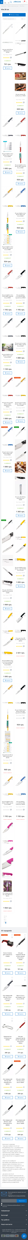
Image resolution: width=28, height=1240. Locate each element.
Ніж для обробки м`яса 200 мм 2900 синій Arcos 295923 (20, 803)
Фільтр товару (14, 15)
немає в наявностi (20, 656)
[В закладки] (12, 25)
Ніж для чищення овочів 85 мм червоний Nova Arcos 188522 (20, 1040)
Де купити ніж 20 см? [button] (8, 1174)
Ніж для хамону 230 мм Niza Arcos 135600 (20, 95)
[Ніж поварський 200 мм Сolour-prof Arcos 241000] (7, 986)
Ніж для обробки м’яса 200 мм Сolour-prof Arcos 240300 (7, 155)
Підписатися (22, 1200)
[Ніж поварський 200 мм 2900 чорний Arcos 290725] (7, 1070)
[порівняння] (12, 27)
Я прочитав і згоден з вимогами (13, 1205)
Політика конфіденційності (14, 1205)
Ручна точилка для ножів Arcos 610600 (7, 954)
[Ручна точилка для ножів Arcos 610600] (7, 944)
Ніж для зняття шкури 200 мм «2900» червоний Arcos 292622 (7, 404)
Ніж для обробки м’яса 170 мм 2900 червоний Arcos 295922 (7, 296)
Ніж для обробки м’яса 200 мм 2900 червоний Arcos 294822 (20, 166)
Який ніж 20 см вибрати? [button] (9, 1161)
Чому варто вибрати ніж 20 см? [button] (10, 1146)
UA (5, 3)
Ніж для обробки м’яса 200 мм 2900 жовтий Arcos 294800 (7, 248)
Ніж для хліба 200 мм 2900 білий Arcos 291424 (7, 51)
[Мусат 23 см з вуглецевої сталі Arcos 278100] (20, 986)
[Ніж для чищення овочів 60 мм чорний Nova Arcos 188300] (20, 944)
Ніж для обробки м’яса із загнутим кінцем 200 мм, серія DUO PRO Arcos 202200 (7, 662)
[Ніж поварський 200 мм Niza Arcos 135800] (20, 1111)
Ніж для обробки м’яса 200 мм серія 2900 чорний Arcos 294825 (20, 711)
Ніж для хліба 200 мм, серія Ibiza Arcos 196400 (20, 498)
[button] (26, 2)
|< (6, 916)
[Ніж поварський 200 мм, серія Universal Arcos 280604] (7, 1111)
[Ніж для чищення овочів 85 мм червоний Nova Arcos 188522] (20, 1027)
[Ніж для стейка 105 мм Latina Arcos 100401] (20, 1070)
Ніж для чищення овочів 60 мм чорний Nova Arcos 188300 (20, 956)
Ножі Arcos (3, 6)
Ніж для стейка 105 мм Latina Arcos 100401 (20, 1080)
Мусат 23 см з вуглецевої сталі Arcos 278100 (20, 997)
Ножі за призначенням (13, 6)
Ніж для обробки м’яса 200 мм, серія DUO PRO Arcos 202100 (20, 569)
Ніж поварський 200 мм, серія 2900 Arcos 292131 (7, 894)
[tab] (14, 1146)
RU (8, 3)
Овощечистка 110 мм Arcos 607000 (7, 1038)
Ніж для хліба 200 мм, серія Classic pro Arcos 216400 (7, 591)
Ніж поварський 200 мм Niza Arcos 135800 (20, 1121)
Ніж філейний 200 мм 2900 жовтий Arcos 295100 (7, 756)
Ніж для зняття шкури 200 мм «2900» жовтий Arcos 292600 (20, 404)
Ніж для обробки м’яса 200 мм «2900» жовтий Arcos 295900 (7, 803)
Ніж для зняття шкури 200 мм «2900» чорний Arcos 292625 (20, 345)
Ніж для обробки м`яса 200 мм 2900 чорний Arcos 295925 (20, 296)
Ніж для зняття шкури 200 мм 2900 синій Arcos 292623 (7, 453)
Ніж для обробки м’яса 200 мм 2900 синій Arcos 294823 (20, 214)
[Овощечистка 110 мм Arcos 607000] (7, 1027)
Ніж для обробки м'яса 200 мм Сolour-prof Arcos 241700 (7, 356)
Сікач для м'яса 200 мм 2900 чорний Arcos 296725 (20, 639)
